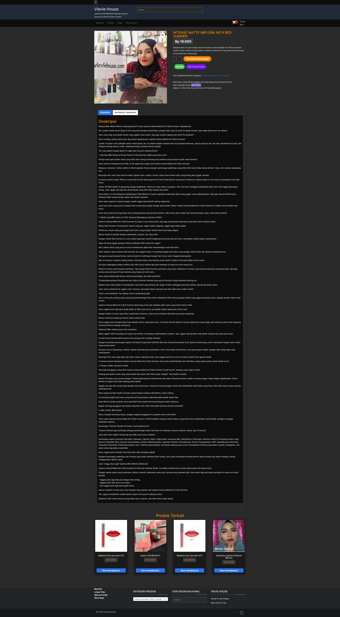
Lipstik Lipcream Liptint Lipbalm (216, 75)
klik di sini (196, 85)
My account (131, 23)
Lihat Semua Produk (196, 66)
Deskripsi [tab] (105, 112)
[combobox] (150, 599)
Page (120, 23)
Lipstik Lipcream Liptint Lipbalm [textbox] (149, 599)
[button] (162, 35)
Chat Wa (179, 66)
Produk (111, 23)
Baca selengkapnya (111, 570)
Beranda (100, 23)
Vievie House (106, 9)
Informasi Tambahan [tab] (125, 112)
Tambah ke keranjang (197, 58)
